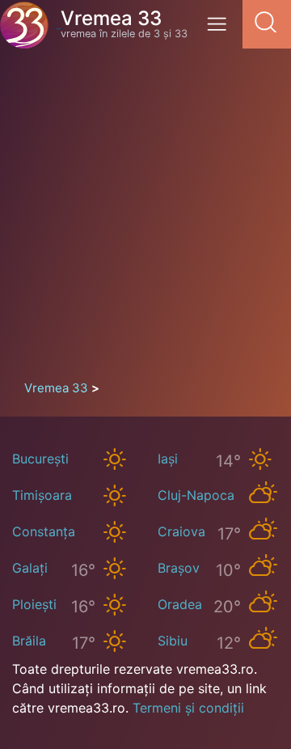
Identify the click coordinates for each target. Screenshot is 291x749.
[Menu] (221, 29)
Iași (168, 459)
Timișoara (42, 495)
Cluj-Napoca (196, 495)
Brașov (179, 568)
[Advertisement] (145, 218)
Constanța (43, 531)
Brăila (29, 641)
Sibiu (173, 641)
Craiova (181, 531)
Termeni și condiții (188, 708)
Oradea (180, 604)
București (40, 459)
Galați (30, 568)
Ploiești (34, 604)
